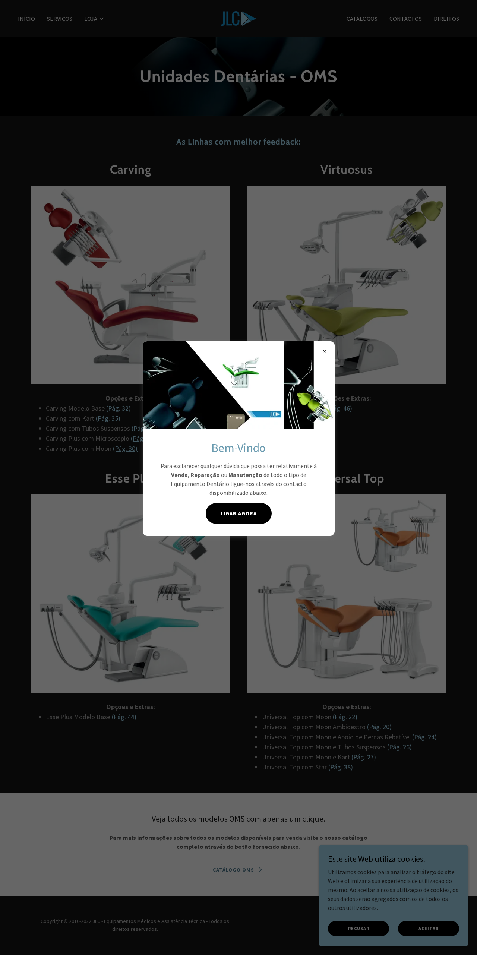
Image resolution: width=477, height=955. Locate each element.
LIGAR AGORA (239, 513)
